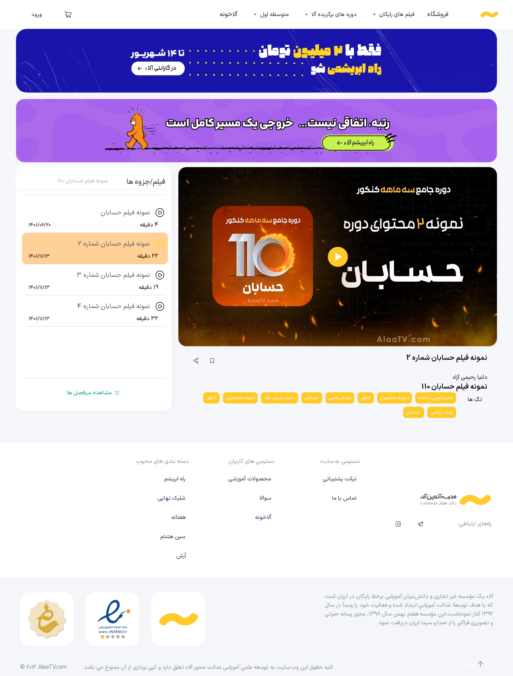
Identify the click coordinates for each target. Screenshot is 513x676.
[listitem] (438, 14)
